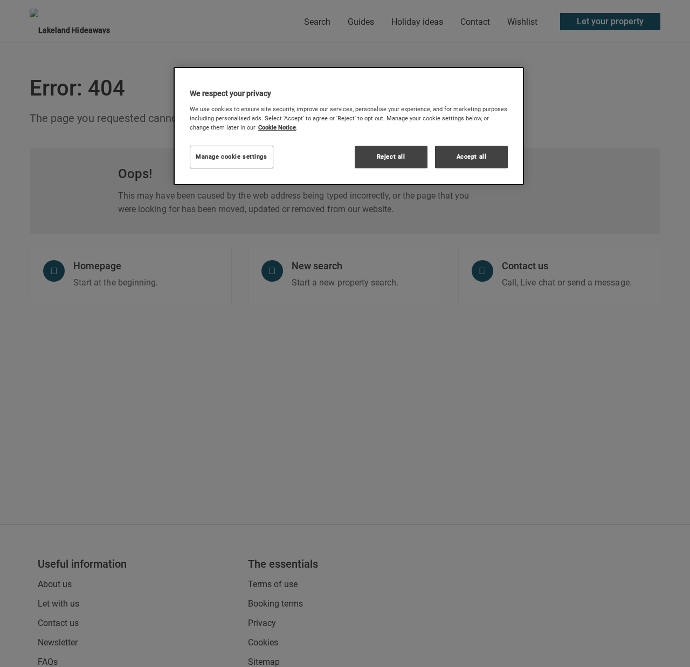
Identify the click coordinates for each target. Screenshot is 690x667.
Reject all (391, 156)
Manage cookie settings (231, 156)
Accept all (472, 156)
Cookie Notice (277, 127)
